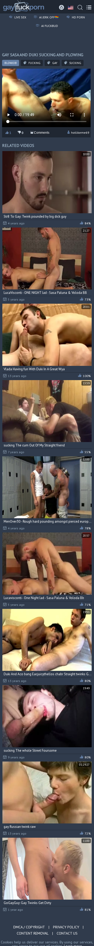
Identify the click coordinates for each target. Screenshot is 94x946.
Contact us (67, 933)
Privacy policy (66, 927)
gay (54, 63)
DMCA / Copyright (29, 927)
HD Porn (78, 17)
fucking (34, 63)
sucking (74, 63)
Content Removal (33, 933)
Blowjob (10, 63)
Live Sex (20, 17)
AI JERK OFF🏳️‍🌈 (48, 17)
